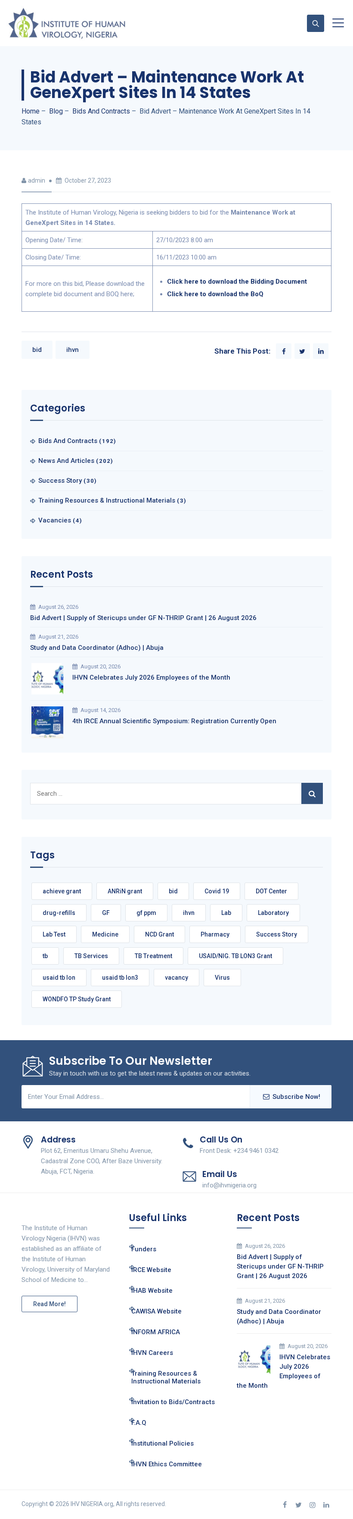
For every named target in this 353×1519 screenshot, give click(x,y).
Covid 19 (216, 891)
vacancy (176, 977)
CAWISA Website (156, 1311)
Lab (226, 912)
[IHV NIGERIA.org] (66, 23)
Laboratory (273, 912)
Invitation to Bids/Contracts (173, 1402)
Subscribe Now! (296, 1097)
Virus (222, 977)
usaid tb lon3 (120, 977)
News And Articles (66, 461)
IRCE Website (151, 1270)
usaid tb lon (59, 977)
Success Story (60, 480)
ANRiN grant (125, 891)
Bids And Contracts (67, 441)
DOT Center (271, 891)
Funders (143, 1249)
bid (37, 350)
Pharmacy (215, 934)
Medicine (105, 934)
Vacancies (54, 520)
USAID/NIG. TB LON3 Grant (235, 956)
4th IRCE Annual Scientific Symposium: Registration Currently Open (174, 721)
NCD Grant (159, 934)
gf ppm (146, 912)
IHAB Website (152, 1290)
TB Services (91, 956)
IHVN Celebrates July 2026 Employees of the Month (151, 677)
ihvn (72, 350)
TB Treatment (153, 956)
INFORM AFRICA (155, 1332)
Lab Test (54, 934)
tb (45, 956)
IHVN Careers (152, 1353)
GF (106, 912)
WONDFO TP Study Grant (77, 999)
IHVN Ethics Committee (166, 1464)
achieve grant (62, 891)
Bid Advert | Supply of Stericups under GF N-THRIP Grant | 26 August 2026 (143, 618)
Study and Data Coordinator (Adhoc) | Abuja (97, 648)
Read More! (49, 1304)
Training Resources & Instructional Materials (106, 500)
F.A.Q (138, 1423)
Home (31, 111)
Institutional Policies (162, 1443)
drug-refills (59, 912)
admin (36, 180)
